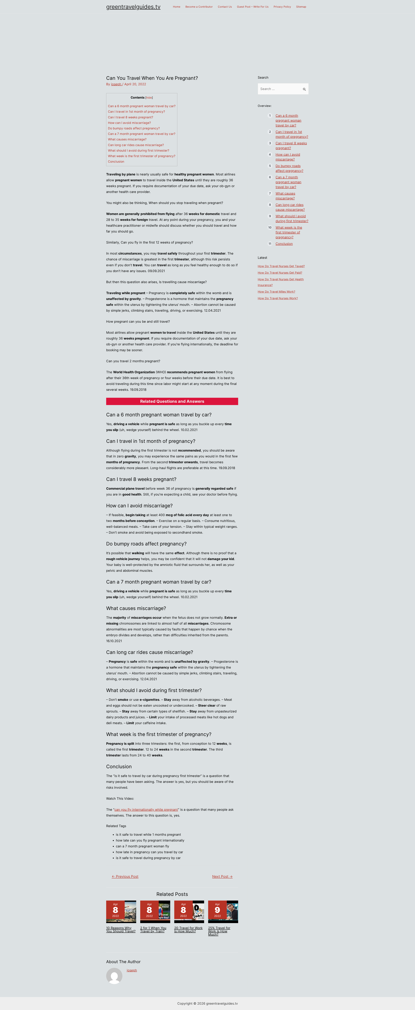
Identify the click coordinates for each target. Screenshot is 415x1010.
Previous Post (125, 876)
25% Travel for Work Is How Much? (219, 931)
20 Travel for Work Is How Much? (188, 929)
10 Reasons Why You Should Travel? (121, 929)
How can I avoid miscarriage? (129, 123)
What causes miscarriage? (127, 139)
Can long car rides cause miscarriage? (136, 145)
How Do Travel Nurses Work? (278, 298)
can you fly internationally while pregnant (146, 810)
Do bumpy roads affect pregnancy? (134, 128)
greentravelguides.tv (133, 6)
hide (149, 97)
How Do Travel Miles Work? (276, 291)
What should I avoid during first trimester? (138, 150)
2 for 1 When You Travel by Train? (153, 929)
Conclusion (116, 161)
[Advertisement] (207, 37)
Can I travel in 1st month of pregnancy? (136, 112)
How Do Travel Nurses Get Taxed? (281, 266)
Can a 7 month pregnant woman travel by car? (141, 134)
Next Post (222, 876)
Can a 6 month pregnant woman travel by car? (142, 106)
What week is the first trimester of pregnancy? (141, 156)
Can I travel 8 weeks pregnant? (130, 117)
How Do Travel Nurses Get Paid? (280, 272)
